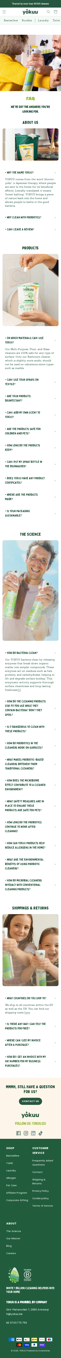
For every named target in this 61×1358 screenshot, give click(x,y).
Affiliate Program (16, 1192)
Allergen (11, 1178)
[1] (19, 689)
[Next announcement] (55, 3)
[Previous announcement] (6, 3)
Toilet (9, 1163)
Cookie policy (40, 1198)
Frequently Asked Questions (42, 1162)
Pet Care (11, 1185)
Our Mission (13, 1238)
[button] (4, 11)
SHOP (10, 1148)
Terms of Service (42, 1205)
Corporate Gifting (17, 1200)
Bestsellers (12, 1155)
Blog (9, 1245)
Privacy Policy (40, 1191)
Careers (11, 1253)
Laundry (11, 1170)
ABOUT (11, 1223)
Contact (37, 1172)
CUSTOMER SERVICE (40, 1150)
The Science (13, 1231)
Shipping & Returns (39, 1181)
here (27, 1012)
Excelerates (44, 1350)
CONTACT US (30, 1101)
